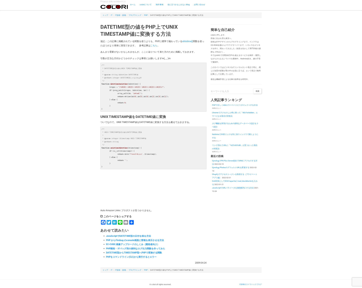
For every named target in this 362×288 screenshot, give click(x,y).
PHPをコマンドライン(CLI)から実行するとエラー (131, 257)
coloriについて (146, 5)
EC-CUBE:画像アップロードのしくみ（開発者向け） (132, 244)
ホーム (132, 5)
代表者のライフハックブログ (250, 284)
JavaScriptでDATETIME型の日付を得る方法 (128, 236)
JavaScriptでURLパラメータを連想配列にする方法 (233, 188)
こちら (153, 45)
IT (111, 15)
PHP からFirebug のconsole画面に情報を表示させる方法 (135, 240)
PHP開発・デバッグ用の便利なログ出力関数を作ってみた (135, 248)
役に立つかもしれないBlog (179, 5)
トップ (105, 15)
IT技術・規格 (120, 15)
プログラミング (135, 15)
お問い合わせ (199, 5)
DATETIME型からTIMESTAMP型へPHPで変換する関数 (134, 252)
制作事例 (159, 5)
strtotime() (187, 41)
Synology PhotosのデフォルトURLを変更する (230, 167)
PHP (146, 15)
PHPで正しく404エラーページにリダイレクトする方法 (235, 105)
